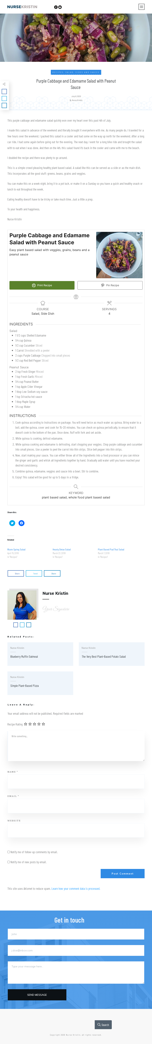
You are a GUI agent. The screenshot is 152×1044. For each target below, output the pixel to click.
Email (13, 796)
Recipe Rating (15, 724)
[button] (119, 255)
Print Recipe (44, 285)
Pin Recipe (112, 285)
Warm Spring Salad (16, 549)
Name (12, 771)
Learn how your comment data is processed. (76, 888)
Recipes (57, 72)
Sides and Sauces (88, 72)
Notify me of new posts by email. (29, 862)
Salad (69, 72)
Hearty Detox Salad (62, 549)
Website (14, 820)
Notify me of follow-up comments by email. (34, 852)
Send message (37, 994)
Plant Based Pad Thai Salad (111, 549)
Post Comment (123, 873)
